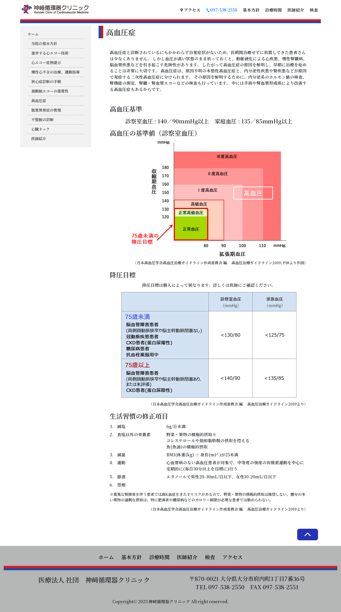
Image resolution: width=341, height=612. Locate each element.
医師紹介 (295, 10)
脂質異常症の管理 (46, 110)
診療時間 (273, 10)
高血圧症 (38, 100)
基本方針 (251, 10)
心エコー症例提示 (46, 62)
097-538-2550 (223, 10)
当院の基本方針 (44, 43)
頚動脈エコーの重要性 (49, 91)
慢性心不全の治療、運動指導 (55, 72)
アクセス (192, 10)
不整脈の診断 (42, 119)
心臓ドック (40, 129)
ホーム (33, 34)
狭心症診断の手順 (46, 81)
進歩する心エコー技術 (49, 53)
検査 (314, 10)
